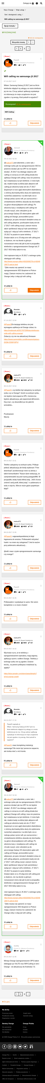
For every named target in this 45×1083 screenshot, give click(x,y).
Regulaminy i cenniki (8, 1018)
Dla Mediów (5, 1032)
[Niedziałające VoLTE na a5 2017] (29, 42)
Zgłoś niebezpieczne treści (10, 1062)
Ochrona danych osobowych (10, 1075)
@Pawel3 (8, 324)
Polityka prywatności (22, 1072)
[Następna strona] (28, 49)
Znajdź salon (27, 1013)
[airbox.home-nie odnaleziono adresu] (33, 42)
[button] (41, 58)
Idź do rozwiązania (36, 38)
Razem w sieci (6, 1058)
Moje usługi (20, 10)
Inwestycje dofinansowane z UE (26, 1079)
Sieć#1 (15, 1055)
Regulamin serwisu (22, 1068)
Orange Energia (28, 1065)
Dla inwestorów (6, 1029)
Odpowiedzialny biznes (27, 1055)
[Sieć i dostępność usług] (18, 42)
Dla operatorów (6, 1027)
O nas (24, 1027)
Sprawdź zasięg (28, 1016)
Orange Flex (6, 1055)
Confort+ (4, 1065)
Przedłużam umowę (8, 1016)
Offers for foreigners (8, 1079)
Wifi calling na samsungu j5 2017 (21, 76)
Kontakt (25, 1029)
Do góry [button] (7, 1002)
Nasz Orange (8, 10)
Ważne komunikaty (7, 1068)
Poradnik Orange (15, 1065)
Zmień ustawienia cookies (21, 1058)
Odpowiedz (34, 123)
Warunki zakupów (7, 1072)
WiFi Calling (9, 112)
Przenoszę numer (7, 1013)
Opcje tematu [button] (9, 26)
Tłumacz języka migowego (29, 1062)
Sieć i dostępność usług (12, 14)
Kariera (25, 1032)
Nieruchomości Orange (29, 1075)
